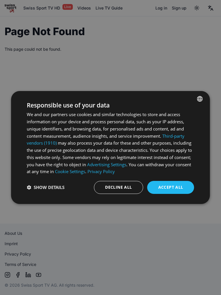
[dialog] (110, 147)
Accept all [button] (170, 187)
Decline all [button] (118, 187)
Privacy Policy (101, 171)
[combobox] (200, 99)
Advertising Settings (106, 164)
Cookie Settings (70, 171)
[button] (45, 187)
